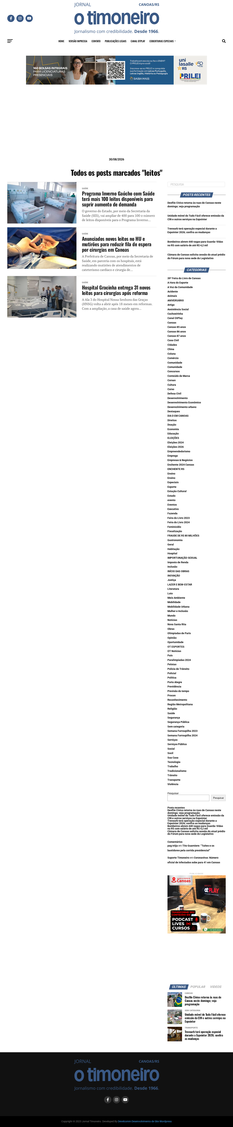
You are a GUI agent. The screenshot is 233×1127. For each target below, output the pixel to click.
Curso (170, 389)
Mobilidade (174, 602)
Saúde (171, 713)
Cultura (171, 384)
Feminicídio (174, 526)
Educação (173, 433)
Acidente (172, 291)
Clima (170, 349)
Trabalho (172, 766)
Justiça (171, 580)
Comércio (173, 358)
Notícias (172, 620)
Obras (170, 629)
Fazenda (172, 513)
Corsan (171, 380)
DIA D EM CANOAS (178, 415)
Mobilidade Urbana (178, 606)
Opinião (172, 637)
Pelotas (171, 664)
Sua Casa (172, 757)
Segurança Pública (178, 722)
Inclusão (172, 566)
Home (61, 41)
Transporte (173, 779)
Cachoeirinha (175, 313)
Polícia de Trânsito (178, 669)
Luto (170, 593)
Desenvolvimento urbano (181, 407)
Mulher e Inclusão (177, 611)
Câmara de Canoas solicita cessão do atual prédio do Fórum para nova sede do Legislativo (196, 832)
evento (171, 500)
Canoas (171, 322)
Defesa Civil (174, 393)
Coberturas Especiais (161, 41)
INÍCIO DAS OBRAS (178, 571)
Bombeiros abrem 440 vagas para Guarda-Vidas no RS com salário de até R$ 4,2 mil (195, 827)
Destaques (173, 411)
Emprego (172, 455)
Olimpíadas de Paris (179, 633)
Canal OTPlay (138, 41)
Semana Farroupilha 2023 (182, 731)
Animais (172, 296)
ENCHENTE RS (175, 469)
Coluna (171, 353)
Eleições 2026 (175, 446)
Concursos (173, 371)
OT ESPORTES (175, 646)
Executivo (173, 509)
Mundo (171, 615)
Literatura (173, 589)
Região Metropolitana (180, 704)
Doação (171, 424)
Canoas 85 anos (176, 327)
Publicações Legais (115, 41)
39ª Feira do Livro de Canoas (184, 278)
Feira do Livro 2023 (178, 518)
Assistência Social (178, 309)
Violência (172, 784)
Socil (170, 753)
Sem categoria (175, 726)
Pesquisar (173, 793)
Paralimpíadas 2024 (179, 660)
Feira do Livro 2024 (178, 522)
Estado (171, 495)
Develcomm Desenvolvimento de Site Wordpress (145, 1121)
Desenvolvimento (177, 398)
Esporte (171, 486)
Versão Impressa (78, 41)
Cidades (172, 344)
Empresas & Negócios (180, 460)
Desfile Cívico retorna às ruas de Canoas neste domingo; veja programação (194, 811)
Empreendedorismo (178, 451)
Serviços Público (177, 744)
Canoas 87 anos (176, 336)
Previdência (174, 686)
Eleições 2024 (175, 442)
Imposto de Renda (177, 562)
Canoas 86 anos (176, 331)
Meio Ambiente (176, 597)
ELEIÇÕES (173, 438)
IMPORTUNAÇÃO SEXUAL (182, 557)
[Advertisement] (116, 126)
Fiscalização (174, 531)
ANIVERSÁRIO (175, 300)
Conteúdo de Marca (178, 376)
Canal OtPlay (175, 318)
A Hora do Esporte (177, 282)
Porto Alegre (174, 682)
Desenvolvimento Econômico (184, 402)
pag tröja (172, 845)
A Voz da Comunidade (180, 287)
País (170, 655)
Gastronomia (175, 540)
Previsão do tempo (178, 691)
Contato (96, 41)
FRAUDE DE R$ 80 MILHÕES (183, 535)
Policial (171, 673)
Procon (171, 695)
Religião (172, 708)
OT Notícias (174, 651)
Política (171, 677)
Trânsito (172, 775)
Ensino (171, 473)
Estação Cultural (177, 491)
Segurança (173, 717)
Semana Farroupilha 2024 (182, 735)
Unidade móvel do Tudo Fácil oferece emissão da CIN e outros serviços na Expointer (195, 817)
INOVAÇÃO (173, 575)
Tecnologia (173, 762)
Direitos (172, 420)
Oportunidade (175, 642)
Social (171, 748)
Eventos (172, 504)
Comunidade (174, 362)
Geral (170, 544)
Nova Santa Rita (176, 624)
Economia (173, 429)
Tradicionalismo (176, 771)
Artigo (171, 304)
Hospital (172, 553)
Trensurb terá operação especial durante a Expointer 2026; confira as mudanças (192, 822)
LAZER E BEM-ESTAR (179, 584)
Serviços (172, 739)
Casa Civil (173, 340)
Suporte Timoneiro (178, 857)
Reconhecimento (177, 699)
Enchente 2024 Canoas (180, 464)
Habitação (173, 549)
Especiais (173, 482)
